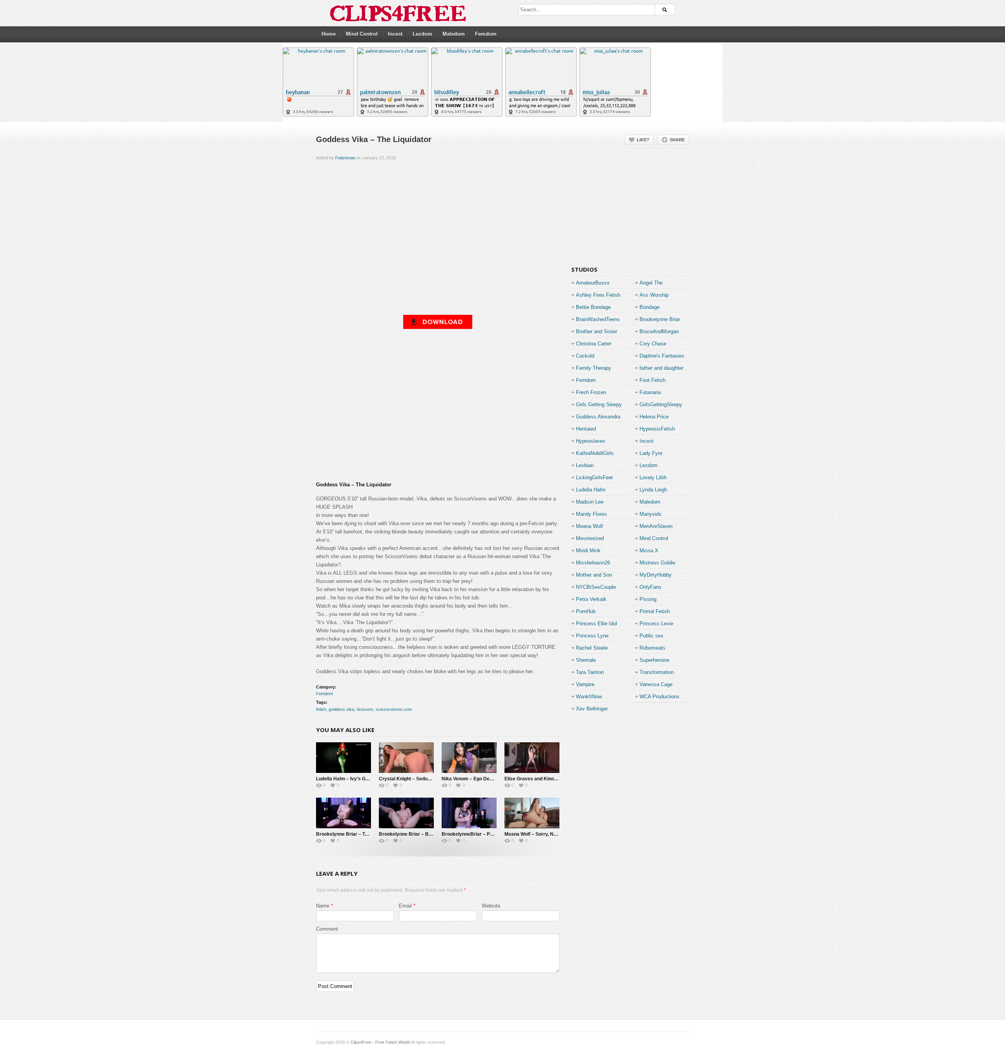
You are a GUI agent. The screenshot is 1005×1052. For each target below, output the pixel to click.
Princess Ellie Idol (596, 623)
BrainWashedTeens (598, 319)
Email (405, 906)
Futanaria (650, 392)
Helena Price (654, 417)
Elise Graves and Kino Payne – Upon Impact (553, 779)
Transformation (657, 672)
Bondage (650, 307)
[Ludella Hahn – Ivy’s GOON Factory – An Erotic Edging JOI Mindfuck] (343, 757)
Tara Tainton (590, 672)
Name (322, 906)
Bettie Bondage (593, 307)
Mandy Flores (591, 514)
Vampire (585, 684)
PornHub (586, 611)
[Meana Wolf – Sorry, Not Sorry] (532, 813)
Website (491, 906)
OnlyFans (650, 587)
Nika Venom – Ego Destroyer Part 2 (481, 779)
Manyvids (650, 514)
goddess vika (341, 709)
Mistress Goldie (657, 563)
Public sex (651, 636)
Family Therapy (593, 368)
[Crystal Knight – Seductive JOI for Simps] (406, 757)
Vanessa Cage (656, 684)
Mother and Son (594, 575)
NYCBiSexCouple (596, 587)
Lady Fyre (651, 453)
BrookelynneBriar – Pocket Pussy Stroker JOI (493, 834)
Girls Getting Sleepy (599, 404)
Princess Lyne (592, 636)
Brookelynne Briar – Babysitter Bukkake (424, 834)
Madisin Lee (589, 502)
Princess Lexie (656, 623)
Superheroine (654, 660)
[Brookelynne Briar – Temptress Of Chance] (343, 813)
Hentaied (586, 429)
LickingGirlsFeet (594, 477)
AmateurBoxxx (593, 283)
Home (329, 34)
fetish (321, 709)
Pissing (648, 599)
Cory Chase (653, 344)
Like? (643, 139)
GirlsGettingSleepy (661, 404)
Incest (395, 34)
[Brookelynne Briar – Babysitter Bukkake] (406, 813)
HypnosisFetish (657, 429)
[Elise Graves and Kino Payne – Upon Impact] (532, 757)
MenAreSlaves (656, 526)
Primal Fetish (655, 611)
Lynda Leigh (653, 490)
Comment (327, 929)
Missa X (649, 550)
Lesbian (585, 465)
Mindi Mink (588, 550)
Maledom (453, 34)
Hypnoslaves (590, 441)
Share (677, 139)
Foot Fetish (652, 380)
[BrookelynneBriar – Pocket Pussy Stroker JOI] (469, 813)
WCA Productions (660, 697)
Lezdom (422, 34)
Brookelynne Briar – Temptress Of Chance (363, 834)
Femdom (486, 34)
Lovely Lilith (653, 477)
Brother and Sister (596, 331)
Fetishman (345, 157)
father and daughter (661, 368)
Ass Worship (654, 295)
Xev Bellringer (592, 709)
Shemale (586, 660)
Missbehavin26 (593, 563)
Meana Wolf (589, 526)
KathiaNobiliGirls (595, 453)
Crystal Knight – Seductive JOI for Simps (424, 779)
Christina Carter (593, 344)
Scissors (364, 709)
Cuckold (585, 356)
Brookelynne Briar (660, 319)
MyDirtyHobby (656, 575)
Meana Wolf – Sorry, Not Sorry (538, 834)
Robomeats (652, 648)
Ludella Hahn (590, 490)
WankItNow (589, 697)
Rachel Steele (592, 648)
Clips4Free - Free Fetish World (380, 1042)
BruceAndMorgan (659, 331)
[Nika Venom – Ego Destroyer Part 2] (469, 757)
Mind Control (362, 34)
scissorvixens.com (394, 709)
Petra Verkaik (591, 599)
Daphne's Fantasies (662, 356)
